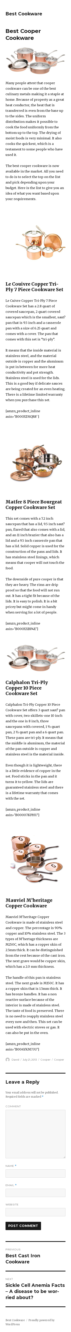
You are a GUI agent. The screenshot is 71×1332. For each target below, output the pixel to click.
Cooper (45, 1059)
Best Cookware (24, 14)
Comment (13, 1106)
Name (11, 1166)
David (15, 1059)
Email (11, 1185)
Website (12, 1204)
